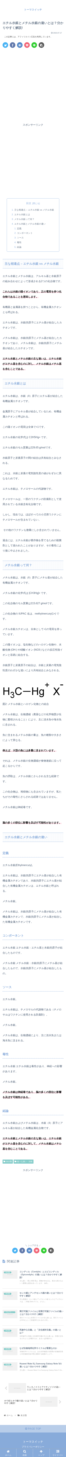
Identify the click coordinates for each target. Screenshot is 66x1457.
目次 (28, 203)
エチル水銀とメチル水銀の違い (30, 224)
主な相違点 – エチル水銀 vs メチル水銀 (34, 209)
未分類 (9, 1161)
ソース (20, 237)
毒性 (19, 242)
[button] (59, 733)
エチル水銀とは (22, 214)
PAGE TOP (34, 1428)
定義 (19, 228)
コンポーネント (25, 233)
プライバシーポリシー (33, 1446)
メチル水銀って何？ (24, 219)
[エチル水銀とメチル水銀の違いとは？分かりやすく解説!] (20, 45)
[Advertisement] (33, 85)
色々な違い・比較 (25, 1161)
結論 (19, 247)
